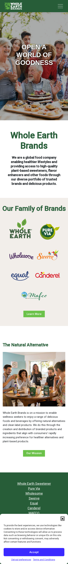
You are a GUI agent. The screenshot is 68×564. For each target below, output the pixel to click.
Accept (34, 552)
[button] (62, 518)
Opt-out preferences (21, 559)
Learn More (34, 314)
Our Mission (34, 453)
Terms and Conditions (44, 559)
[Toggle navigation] (60, 6)
